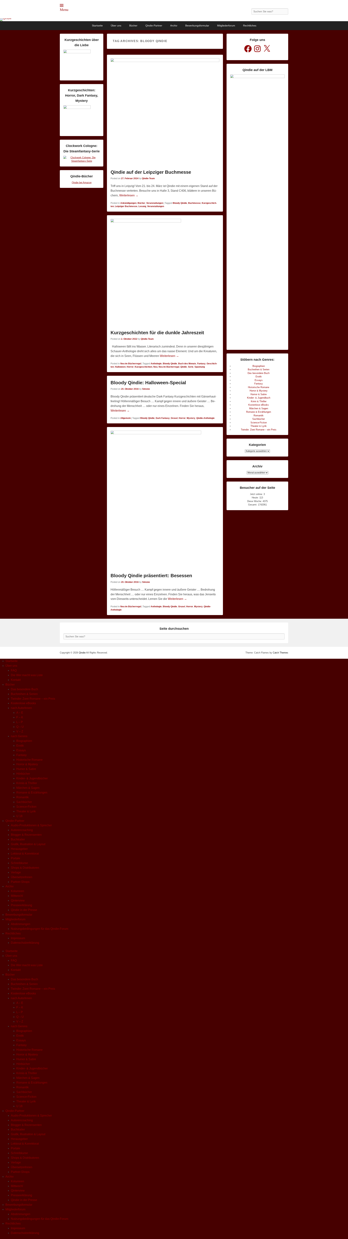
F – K (19, 717)
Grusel (174, 418)
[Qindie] (174, 19)
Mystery (191, 418)
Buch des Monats (187, 363)
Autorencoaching (22, 830)
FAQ (14, 670)
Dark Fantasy (163, 418)
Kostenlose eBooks (258, 404)
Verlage (16, 872)
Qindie (183, 367)
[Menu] (61, 5)
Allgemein (125, 418)
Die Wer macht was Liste (27, 675)
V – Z (19, 731)
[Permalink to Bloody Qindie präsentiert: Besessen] (165, 500)
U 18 (19, 816)
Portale (15, 858)
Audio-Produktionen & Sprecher (31, 825)
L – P (19, 722)
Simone (146, 389)
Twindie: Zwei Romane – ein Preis (258, 429)
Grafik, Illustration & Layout (28, 844)
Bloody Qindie (180, 203)
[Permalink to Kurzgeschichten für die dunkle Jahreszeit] (165, 273)
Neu (155, 367)
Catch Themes (280, 652)
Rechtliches (249, 25)
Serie (190, 367)
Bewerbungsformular (197, 25)
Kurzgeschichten (143, 367)
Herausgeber (19, 848)
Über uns (116, 25)
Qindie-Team (148, 178)
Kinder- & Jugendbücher (32, 778)
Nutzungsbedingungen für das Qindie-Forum (39, 928)
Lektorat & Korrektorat (25, 853)
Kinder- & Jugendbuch (258, 397)
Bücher (133, 25)
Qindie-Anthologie (205, 418)
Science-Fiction (258, 422)
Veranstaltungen (154, 203)
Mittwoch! (17, 895)
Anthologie (156, 363)
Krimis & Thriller (26, 783)
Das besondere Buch (259, 373)
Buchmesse (194, 203)
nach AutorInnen (21, 707)
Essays (259, 380)
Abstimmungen (20, 924)
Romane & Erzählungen (258, 412)
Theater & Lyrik (258, 426)
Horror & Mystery (259, 390)
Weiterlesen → (128, 195)
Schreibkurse (19, 863)
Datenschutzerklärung (25, 942)
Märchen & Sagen (258, 408)
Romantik (259, 415)
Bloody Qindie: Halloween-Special (148, 382)
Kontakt (16, 679)
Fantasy (201, 363)
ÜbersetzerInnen (21, 877)
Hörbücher (23, 773)
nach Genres (19, 736)
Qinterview (18, 900)
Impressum (18, 938)
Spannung (199, 367)
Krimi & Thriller (258, 401)
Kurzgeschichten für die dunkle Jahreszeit (157, 332)
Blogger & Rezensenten (26, 834)
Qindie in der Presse (24, 909)
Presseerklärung (21, 905)
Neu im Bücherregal (130, 363)
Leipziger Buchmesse (126, 206)
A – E (19, 712)
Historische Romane (258, 387)
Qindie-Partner (153, 25)
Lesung (142, 206)
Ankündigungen (128, 203)
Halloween (120, 367)
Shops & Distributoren (25, 867)
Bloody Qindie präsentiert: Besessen (151, 575)
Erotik (259, 376)
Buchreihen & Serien (258, 369)
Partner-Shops (20, 881)
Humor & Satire (258, 394)
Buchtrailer (18, 839)
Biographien (258, 366)
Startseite (97, 25)
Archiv (173, 25)
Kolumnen (17, 891)
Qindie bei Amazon (82, 182)
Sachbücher (258, 419)
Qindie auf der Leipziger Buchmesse (151, 172)
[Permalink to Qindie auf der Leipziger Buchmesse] (165, 112)
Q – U (20, 726)
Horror (130, 367)
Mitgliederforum (226, 25)
